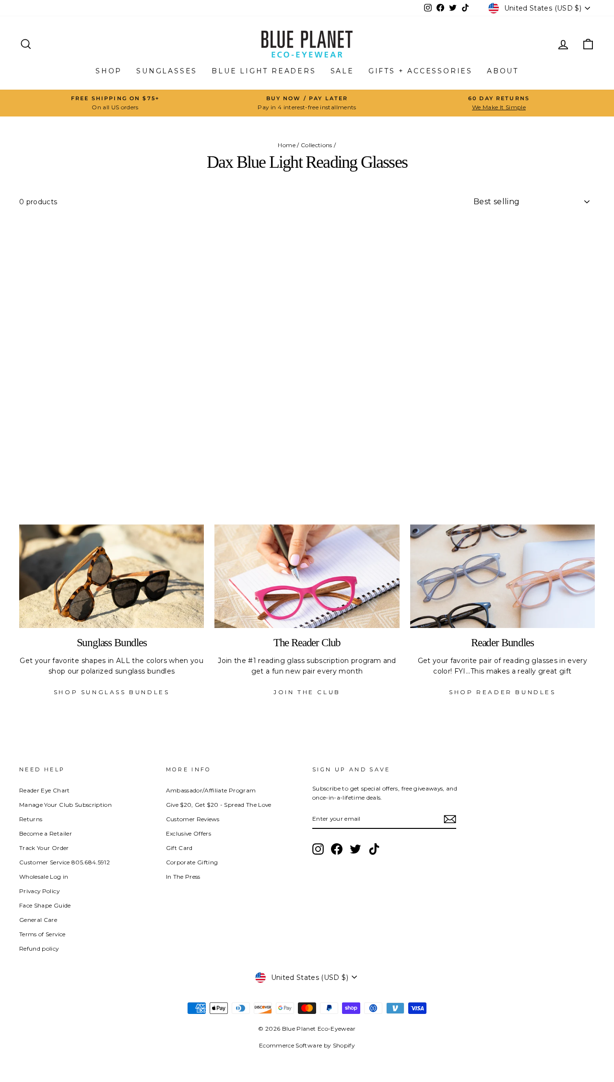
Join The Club (307, 692)
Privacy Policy (39, 891)
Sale (342, 71)
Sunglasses (166, 71)
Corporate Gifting (192, 862)
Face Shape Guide (45, 905)
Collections (316, 145)
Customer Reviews (193, 819)
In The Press (183, 876)
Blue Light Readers (264, 71)
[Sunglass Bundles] (111, 576)
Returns (30, 819)
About (503, 71)
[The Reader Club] (306, 576)
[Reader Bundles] (502, 576)
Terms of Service (42, 934)
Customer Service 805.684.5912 (64, 862)
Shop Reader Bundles (502, 692)
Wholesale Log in (44, 876)
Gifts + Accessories (420, 71)
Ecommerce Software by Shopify (307, 1045)
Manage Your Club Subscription (65, 804)
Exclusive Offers (189, 833)
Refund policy (39, 948)
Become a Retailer (45, 833)
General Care (38, 919)
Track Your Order (44, 847)
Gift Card (179, 847)
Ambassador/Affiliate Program (211, 790)
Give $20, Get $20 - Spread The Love (219, 804)
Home (286, 145)
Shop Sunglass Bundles (112, 692)
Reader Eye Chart (44, 790)
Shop (108, 71)
